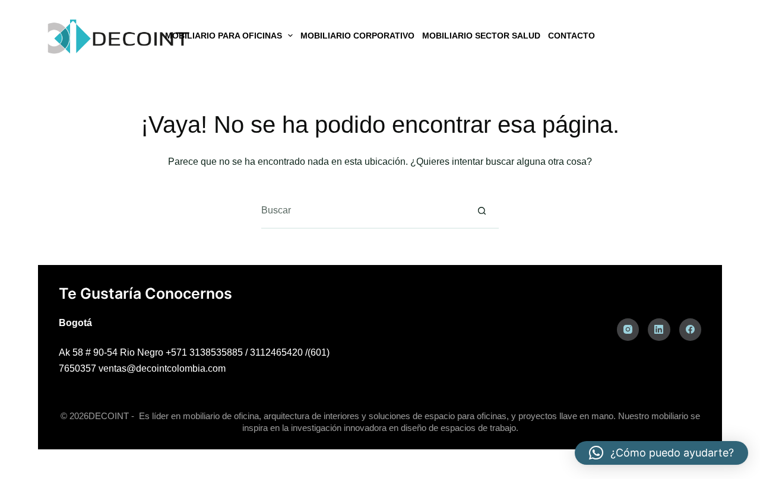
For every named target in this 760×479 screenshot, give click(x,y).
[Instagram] (628, 329)
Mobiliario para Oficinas (223, 35)
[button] (661, 453)
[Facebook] (690, 329)
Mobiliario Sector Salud (481, 35)
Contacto (571, 35)
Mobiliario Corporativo (357, 35)
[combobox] (362, 210)
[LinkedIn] (659, 329)
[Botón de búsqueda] (481, 210)
